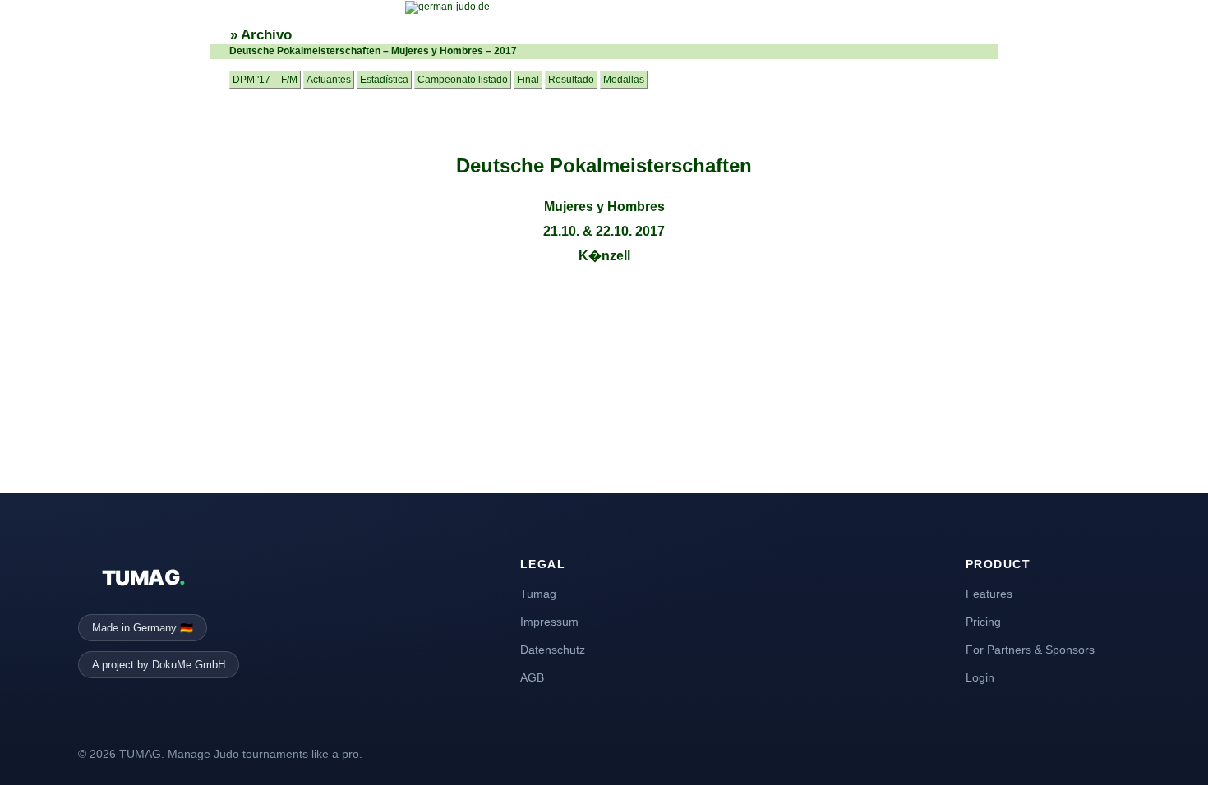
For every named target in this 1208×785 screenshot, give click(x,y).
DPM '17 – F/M (265, 79)
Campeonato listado (462, 79)
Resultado (571, 79)
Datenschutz (552, 649)
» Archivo (261, 35)
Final (528, 79)
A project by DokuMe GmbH (158, 665)
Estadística (384, 79)
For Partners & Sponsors (1030, 649)
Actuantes (329, 79)
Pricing (983, 621)
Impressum (549, 621)
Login (980, 677)
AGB (532, 677)
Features (989, 593)
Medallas (623, 79)
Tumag (538, 593)
